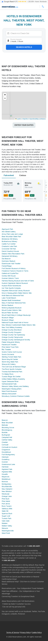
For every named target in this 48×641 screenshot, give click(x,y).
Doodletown (6, 452)
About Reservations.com (11, 601)
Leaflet (19, 119)
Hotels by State (9, 604)
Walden (4, 523)
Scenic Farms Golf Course (12, 352)
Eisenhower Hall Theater (11, 263)
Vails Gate (5, 521)
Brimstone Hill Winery (10, 239)
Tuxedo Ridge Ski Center (11, 376)
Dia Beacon (6, 259)
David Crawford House (10, 251)
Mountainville (7, 486)
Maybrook (5, 477)
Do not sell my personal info (14, 607)
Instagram (6, 614)
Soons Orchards (8, 354)
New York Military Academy (12, 327)
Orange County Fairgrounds (12, 337)
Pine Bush (5, 499)
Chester (5, 442)
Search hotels (24, 47)
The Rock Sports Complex (12, 369)
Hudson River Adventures (11, 286)
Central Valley (7, 440)
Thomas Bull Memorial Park (12, 372)
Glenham (5, 457)
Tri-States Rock (7, 374)
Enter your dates (24, 125)
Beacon (5, 420)
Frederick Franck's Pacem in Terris (15, 271)
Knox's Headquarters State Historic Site (17, 293)
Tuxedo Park (6, 518)
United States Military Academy (13, 379)
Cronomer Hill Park (9, 249)
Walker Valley (7, 526)
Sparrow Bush (7, 513)
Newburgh (5, 494)
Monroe (5, 482)
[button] (5, 95)
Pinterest (21, 614)
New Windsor (7, 491)
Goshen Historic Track (10, 278)
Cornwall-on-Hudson (9, 447)
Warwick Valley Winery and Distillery (15, 386)
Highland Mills (7, 472)
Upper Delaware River (10, 381)
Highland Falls (7, 469)
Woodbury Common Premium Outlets (16, 396)
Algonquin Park (7, 229)
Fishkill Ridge (7, 266)
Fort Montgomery (8, 454)
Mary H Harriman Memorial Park (14, 303)
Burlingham (6, 435)
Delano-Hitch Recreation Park (13, 254)
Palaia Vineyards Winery (11, 342)
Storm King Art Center (10, 359)
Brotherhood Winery (9, 241)
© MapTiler (25, 119)
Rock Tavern (7, 506)
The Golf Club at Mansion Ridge (14, 367)
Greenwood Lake (8, 464)
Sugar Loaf (6, 516)
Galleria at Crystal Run (10, 273)
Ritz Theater (6, 349)
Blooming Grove (8, 427)
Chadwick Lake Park (9, 246)
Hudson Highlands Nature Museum (15, 283)
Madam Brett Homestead (11, 300)
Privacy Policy (25, 632)
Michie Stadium (7, 305)
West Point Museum (9, 391)
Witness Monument (9, 394)
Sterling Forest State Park (11, 357)
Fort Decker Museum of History (14, 268)
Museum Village (8, 318)
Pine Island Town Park (10, 347)
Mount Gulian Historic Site (11, 310)
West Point (6, 533)
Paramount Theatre (9, 345)
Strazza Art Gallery (9, 364)
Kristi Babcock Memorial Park (13, 295)
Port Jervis (6, 504)
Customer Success (23, 604)
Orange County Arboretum (12, 330)
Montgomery (6, 484)
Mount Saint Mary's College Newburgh (16, 315)
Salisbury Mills (7, 509)
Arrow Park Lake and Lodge (12, 234)
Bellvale (5, 425)
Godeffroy (5, 459)
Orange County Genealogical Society (16, 340)
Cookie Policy (37, 632)
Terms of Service (12, 632)
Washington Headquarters (11, 389)
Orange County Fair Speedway (13, 335)
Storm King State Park (10, 362)
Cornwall (5, 445)
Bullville (4, 432)
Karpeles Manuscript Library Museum (16, 290)
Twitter (34, 611)
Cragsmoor (6, 450)
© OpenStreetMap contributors (37, 119)
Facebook (27, 611)
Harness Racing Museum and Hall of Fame (18, 281)
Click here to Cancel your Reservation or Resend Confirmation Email (20, 577)
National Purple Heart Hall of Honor (15, 322)
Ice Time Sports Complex (11, 288)
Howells (5, 474)
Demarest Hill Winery (9, 256)
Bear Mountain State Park (11, 236)
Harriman (5, 467)
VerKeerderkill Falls (9, 384)
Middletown (6, 479)
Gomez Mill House (9, 276)
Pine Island (6, 501)
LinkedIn (13, 614)
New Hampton (7, 489)
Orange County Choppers (11, 332)
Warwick (5, 528)
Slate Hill (5, 511)
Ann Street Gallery (9, 232)
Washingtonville (8, 531)
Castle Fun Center (9, 244)
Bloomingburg (7, 430)
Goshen (5, 462)
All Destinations (28, 601)
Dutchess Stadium (8, 261)
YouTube (41, 611)
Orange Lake (7, 496)
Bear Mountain (7, 423)
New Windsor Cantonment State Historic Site (18, 325)
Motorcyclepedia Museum (11, 308)
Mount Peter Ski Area (10, 313)
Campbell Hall (7, 437)
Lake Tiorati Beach (9, 298)
